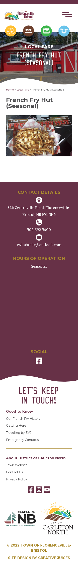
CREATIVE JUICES (54, 558)
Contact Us (14, 472)
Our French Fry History (23, 419)
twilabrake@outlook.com (39, 245)
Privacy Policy (16, 479)
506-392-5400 (39, 229)
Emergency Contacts (22, 440)
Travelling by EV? (19, 433)
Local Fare (22, 89)
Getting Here (16, 426)
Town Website (17, 465)
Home (10, 89)
